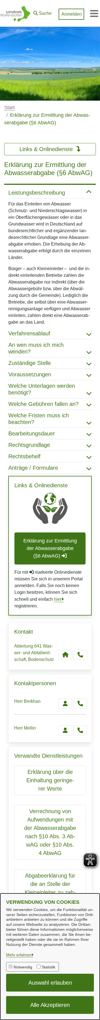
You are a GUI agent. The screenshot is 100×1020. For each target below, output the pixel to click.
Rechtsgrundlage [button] (29, 445)
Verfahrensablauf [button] (29, 333)
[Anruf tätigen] (80, 655)
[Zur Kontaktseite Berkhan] (65, 704)
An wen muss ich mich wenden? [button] (36, 348)
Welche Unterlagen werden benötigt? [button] (41, 389)
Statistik (48, 967)
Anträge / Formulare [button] (33, 468)
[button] (42, 12)
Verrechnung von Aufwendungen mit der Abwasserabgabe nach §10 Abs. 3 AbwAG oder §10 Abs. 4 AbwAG (50, 832)
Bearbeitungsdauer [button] (31, 433)
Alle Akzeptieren (50, 1005)
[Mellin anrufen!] (80, 730)
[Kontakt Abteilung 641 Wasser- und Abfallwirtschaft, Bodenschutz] (65, 655)
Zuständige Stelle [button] (29, 363)
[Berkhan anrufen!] (80, 704)
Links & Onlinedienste (46, 149)
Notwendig (23, 967)
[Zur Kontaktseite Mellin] (65, 730)
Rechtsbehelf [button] (24, 456)
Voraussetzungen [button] (29, 374)
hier (57, 599)
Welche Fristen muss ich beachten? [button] (38, 418)
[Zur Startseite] (15, 13)
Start (9, 107)
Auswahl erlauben (50, 983)
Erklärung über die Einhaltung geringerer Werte (50, 780)
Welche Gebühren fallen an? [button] (43, 404)
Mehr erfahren (18, 955)
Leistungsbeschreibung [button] (36, 193)
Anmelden (71, 14)
